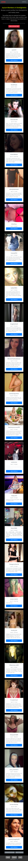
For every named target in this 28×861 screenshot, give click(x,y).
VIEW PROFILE (14, 60)
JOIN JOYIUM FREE (14, 26)
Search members (19, 852)
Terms (8, 857)
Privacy (14, 857)
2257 (20, 857)
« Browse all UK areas (9, 852)
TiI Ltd (17, 859)
